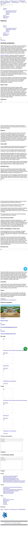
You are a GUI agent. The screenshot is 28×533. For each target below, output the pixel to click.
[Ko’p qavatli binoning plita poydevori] (1, 323)
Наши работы (6, 500)
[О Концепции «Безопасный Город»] (8, 378)
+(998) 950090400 (6, 2)
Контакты (5, 504)
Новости (5, 501)
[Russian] (3, 23)
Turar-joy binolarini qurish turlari (8, 333)
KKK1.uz (9, 523)
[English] (2, 23)
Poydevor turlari (4, 320)
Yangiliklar (3, 318)
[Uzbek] (5, 23)
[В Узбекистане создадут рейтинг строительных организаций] (8, 347)
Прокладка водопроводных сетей (10, 478)
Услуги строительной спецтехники (11, 490)
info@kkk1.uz (16, 2)
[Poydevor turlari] (10, 316)
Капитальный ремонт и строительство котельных (14, 480)
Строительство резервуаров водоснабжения (13, 489)
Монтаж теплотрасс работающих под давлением (14, 482)
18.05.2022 (3, 40)
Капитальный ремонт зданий (9, 477)
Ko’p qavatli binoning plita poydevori (9, 327)
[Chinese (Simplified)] (1, 23)
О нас (4, 498)
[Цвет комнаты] (8, 363)
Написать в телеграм (25, 268)
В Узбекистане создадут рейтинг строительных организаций (15, 350)
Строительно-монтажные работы (10, 476)
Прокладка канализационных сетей (11, 479)
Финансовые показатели (8, 499)
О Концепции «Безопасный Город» (9, 381)
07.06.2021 (5, 353)
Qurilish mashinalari (5, 55)
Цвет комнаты (6, 365)
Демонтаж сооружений (8, 493)
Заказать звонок (25, 348)
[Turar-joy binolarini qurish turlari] (1, 329)
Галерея (5, 503)
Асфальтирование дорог (8, 492)
